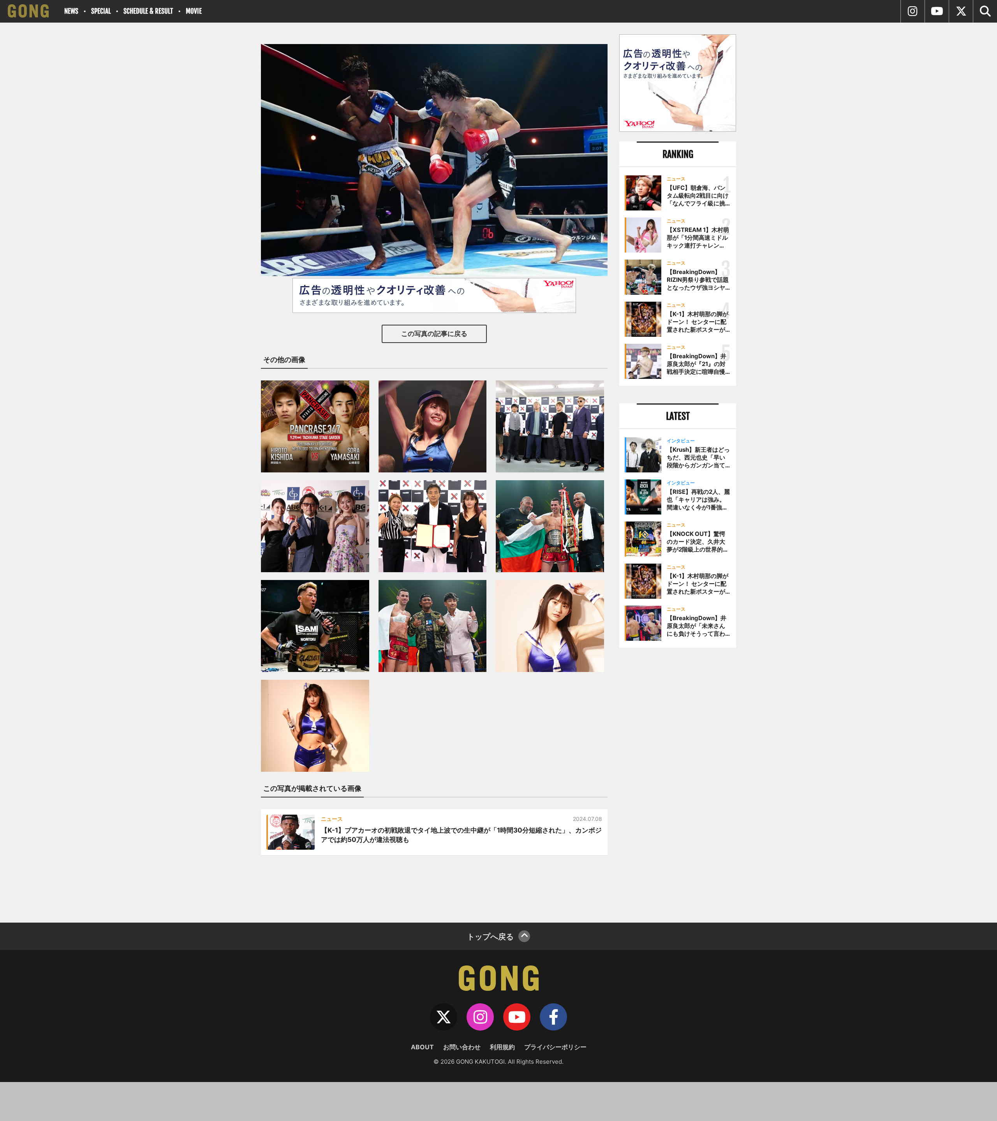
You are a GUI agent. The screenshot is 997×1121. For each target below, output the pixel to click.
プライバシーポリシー (555, 1047)
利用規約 (502, 1047)
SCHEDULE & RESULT (148, 11)
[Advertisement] (677, 782)
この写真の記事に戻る (434, 334)
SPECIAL (101, 11)
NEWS (71, 11)
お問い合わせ (462, 1047)
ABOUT (422, 1047)
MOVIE (194, 11)
